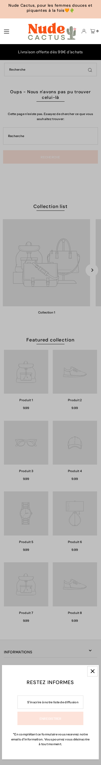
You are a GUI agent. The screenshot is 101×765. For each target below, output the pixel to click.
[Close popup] (93, 671)
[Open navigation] (12, 31)
